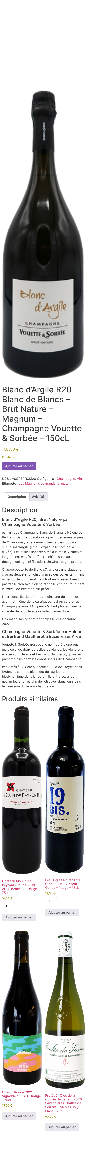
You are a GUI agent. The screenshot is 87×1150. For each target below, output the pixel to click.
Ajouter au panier (19, 466)
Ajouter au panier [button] (19, 917)
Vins (80, 479)
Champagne (66, 479)
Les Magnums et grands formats (43, 483)
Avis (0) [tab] (38, 497)
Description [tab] (17, 497)
